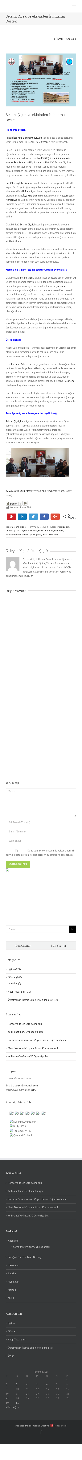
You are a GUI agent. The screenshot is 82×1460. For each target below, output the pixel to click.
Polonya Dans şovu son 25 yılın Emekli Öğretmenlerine (37, 1040)
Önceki (59, 39)
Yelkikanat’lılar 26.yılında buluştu (25, 1032)
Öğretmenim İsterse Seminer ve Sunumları (30, 1347)
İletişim (12, 1273)
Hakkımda (13, 1265)
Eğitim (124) (14, 969)
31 (17, 1402)
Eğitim (66, 526)
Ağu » (16, 1407)
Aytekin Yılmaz (29, 530)
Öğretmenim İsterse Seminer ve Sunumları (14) (33, 1000)
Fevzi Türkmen (45, 530)
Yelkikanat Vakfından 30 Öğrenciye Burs (29, 1056)
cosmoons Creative (39, 1425)
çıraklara (60, 286)
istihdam (58, 530)
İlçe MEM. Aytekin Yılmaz (19, 183)
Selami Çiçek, (27, 224)
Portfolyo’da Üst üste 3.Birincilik (25, 1024)
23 (7, 1398)
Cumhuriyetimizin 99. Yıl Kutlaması (31, 1246)
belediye (24, 421)
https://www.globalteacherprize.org (45, 491)
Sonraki (70, 39)
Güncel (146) (15, 977)
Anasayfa (13, 1240)
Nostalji (12, 1289)
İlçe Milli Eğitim (31, 195)
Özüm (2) (16, 983)
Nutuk (11, 1298)
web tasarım (21, 1425)
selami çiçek (28, 534)
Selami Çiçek (27, 277)
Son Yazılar (58, 945)
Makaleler (13, 1281)
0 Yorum (53, 534)
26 (37, 1398)
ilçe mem (68, 381)
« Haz (8, 1407)
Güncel (9, 530)
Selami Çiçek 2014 (15, 491)
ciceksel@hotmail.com (25, 1085)
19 (37, 1393)
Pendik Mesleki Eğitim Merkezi (30, 162)
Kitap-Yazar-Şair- (17, 1339)
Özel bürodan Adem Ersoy (19, 364)
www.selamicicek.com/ (23, 1089)
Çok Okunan (23, 945)
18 (27, 1393)
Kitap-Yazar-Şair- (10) (19, 991)
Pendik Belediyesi (37, 142)
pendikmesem (13, 534)
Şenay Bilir (41, 534)
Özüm (11, 1356)
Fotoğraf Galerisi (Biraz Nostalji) (25, 1257)
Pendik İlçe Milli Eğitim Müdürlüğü (24, 137)
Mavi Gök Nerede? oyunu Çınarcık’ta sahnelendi (33, 1048)
